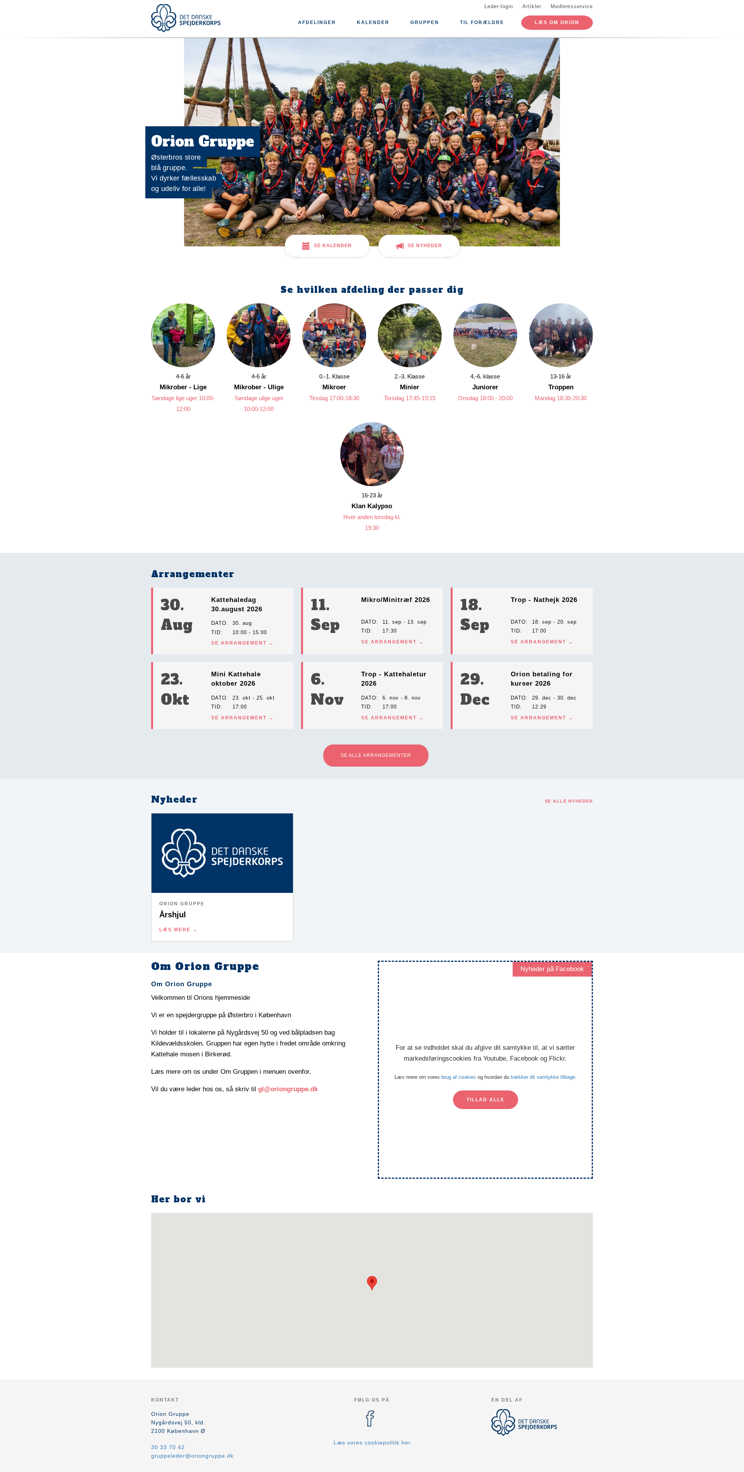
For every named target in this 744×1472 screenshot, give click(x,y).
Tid (215, 632)
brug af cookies (458, 1077)
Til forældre (482, 22)
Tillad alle (486, 1099)
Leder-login (498, 6)
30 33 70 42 (168, 1447)
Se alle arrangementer (376, 755)
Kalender (373, 22)
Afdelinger (317, 22)
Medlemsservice (572, 6)
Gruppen (424, 22)
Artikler (531, 6)
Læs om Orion (557, 22)
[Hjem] (186, 18)
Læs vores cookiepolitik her (372, 1442)
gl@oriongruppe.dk (288, 1089)
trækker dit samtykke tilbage (543, 1077)
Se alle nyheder (569, 801)
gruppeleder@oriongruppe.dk (192, 1456)
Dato (218, 623)
